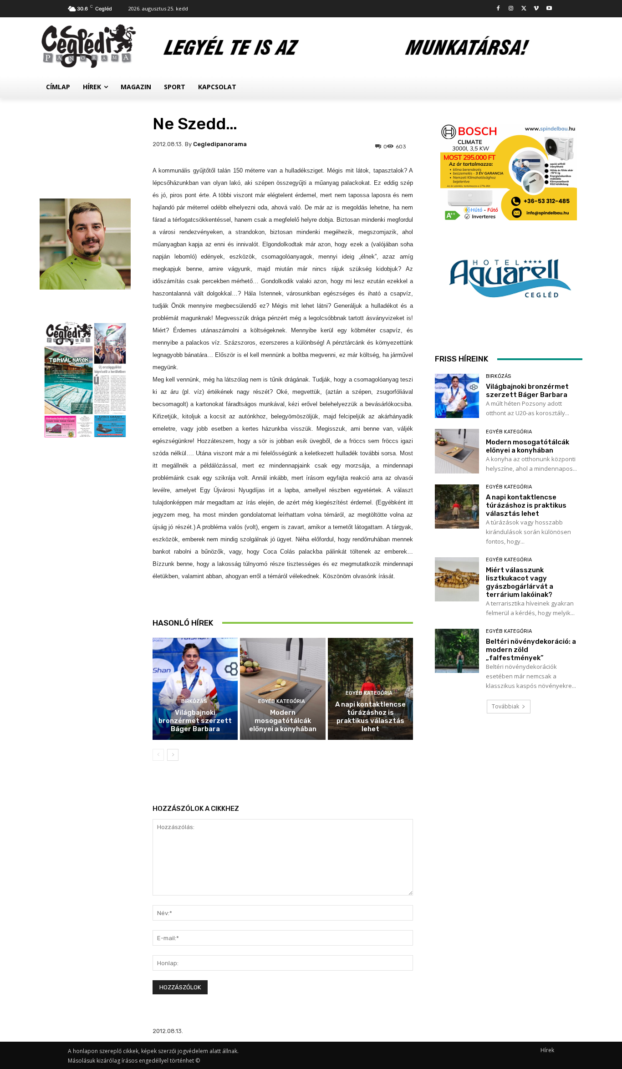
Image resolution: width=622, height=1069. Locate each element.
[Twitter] (524, 9)
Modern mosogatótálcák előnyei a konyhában (282, 720)
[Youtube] (549, 9)
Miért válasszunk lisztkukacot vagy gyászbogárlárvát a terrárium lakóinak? (519, 582)
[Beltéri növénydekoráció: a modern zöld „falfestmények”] (457, 651)
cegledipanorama (220, 144)
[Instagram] (511, 9)
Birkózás (194, 701)
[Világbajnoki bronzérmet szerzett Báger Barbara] (195, 689)
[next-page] (172, 755)
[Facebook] (498, 9)
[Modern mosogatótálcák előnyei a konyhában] (282, 689)
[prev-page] (158, 755)
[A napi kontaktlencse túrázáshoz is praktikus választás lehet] (457, 506)
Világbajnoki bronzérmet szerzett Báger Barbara (195, 720)
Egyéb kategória (281, 701)
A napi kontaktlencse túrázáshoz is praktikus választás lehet (370, 716)
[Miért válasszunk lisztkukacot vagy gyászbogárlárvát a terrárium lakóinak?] (457, 579)
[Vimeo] (536, 9)
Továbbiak (505, 706)
